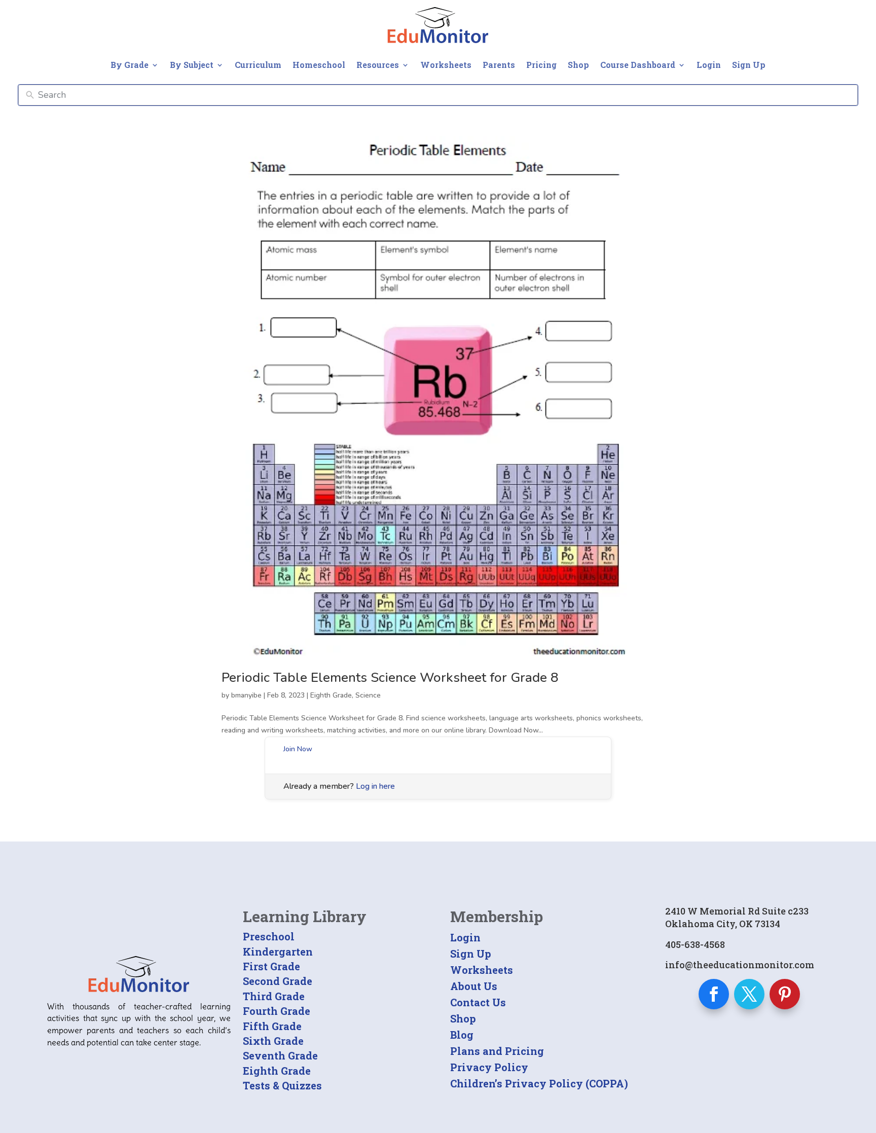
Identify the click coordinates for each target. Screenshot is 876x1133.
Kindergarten (278, 951)
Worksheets (445, 64)
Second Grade (277, 981)
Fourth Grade (276, 1010)
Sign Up (748, 64)
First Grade (271, 966)
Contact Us (478, 1002)
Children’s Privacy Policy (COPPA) (539, 1083)
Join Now (297, 749)
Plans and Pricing (497, 1050)
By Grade (130, 64)
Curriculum (258, 64)
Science (368, 695)
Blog (461, 1034)
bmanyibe (246, 695)
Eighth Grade (331, 695)
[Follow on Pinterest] (785, 994)
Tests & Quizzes (282, 1085)
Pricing (541, 64)
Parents (499, 64)
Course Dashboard (637, 64)
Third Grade (274, 996)
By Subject (191, 64)
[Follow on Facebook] (714, 994)
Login (709, 64)
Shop (578, 64)
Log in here (375, 786)
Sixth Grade (273, 1040)
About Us (473, 986)
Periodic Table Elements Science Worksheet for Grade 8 (390, 677)
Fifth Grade (272, 1026)
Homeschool (319, 64)
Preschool (269, 936)
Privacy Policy (489, 1067)
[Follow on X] (749, 994)
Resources (377, 64)
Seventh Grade (280, 1055)
